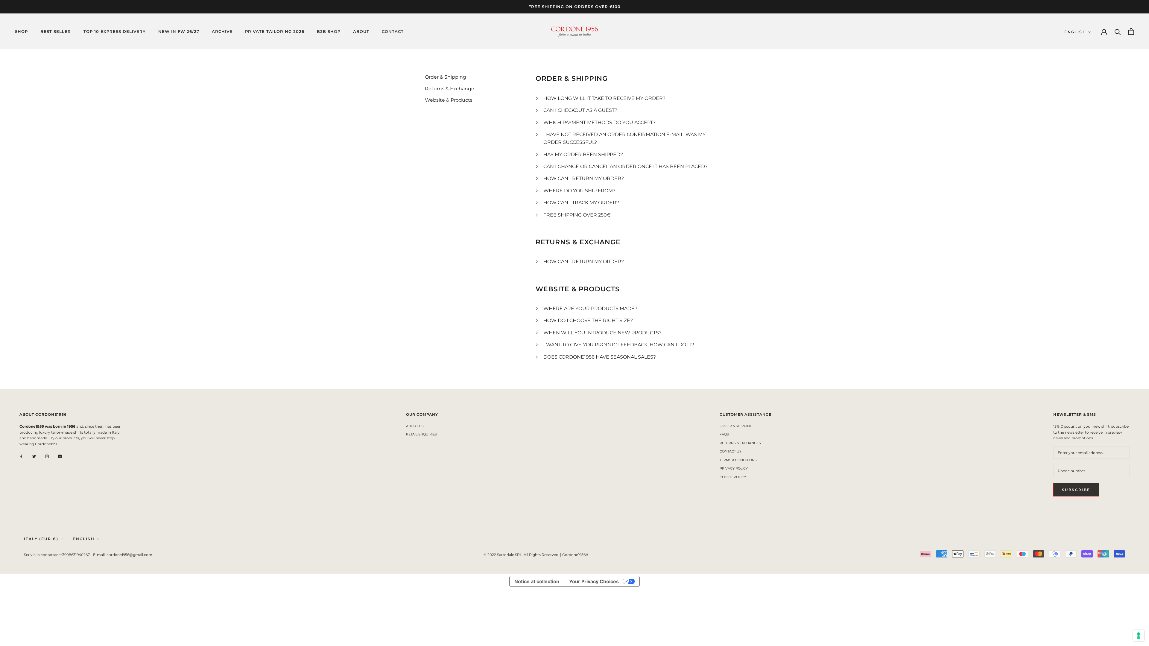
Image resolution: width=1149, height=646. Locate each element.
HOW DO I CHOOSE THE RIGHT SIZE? (588, 320)
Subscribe (1076, 489)
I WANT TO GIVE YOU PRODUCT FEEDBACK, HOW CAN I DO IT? (618, 345)
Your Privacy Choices (594, 581)
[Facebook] (21, 456)
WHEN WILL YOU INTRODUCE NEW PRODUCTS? (602, 333)
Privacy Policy (734, 468)
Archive (222, 31)
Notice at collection (536, 581)
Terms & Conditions (738, 460)
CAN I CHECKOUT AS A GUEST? (580, 110)
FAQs (724, 434)
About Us (415, 426)
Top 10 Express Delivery (114, 31)
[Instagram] (47, 456)
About (361, 31)
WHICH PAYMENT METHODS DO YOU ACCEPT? (599, 122)
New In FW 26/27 (178, 31)
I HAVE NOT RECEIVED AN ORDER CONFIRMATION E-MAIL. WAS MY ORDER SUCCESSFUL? (624, 138)
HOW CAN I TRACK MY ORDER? (581, 202)
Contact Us (730, 451)
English (1075, 32)
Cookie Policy (733, 477)
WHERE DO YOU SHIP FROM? (579, 191)
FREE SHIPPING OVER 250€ (577, 215)
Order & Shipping (736, 426)
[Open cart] (1131, 31)
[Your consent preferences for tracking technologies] (1138, 635)
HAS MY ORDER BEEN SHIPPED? (583, 154)
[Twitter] (34, 456)
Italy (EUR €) (41, 539)
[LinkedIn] (60, 456)
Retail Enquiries (421, 434)
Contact (393, 31)
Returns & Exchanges (740, 443)
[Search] (1118, 31)
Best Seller (55, 31)
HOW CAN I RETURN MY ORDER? (583, 178)
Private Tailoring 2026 (274, 31)
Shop (21, 31)
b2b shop (329, 31)
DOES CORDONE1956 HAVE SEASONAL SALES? (599, 357)
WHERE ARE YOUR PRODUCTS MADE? (590, 308)
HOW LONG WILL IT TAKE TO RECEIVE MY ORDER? (604, 98)
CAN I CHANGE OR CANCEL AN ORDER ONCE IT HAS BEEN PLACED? (625, 166)
